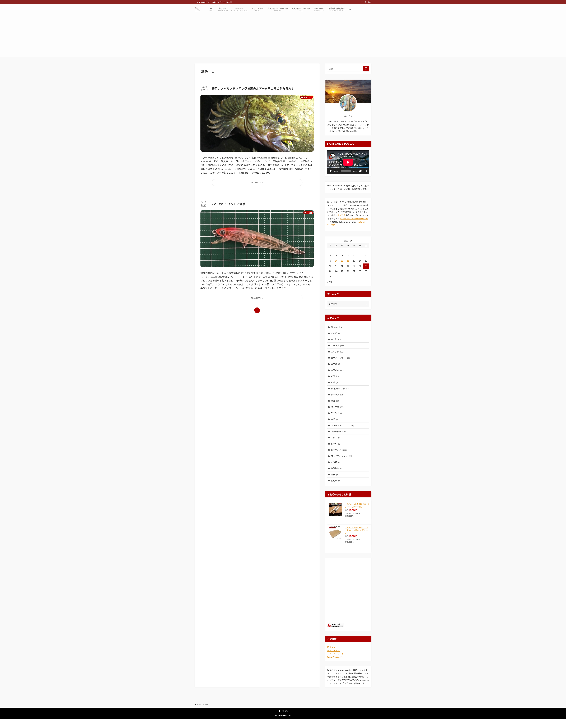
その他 (336, 339)
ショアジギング (340, 388)
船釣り (335, 480)
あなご (335, 333)
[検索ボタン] (350, 9)
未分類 (335, 462)
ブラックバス (339, 431)
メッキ (335, 443)
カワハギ (337, 370)
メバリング (339, 449)
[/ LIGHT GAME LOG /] (197, 9)
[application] (348, 162)
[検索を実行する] (366, 68)
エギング (337, 351)
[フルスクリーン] (365, 171)
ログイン (331, 646)
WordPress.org (334, 656)
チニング (337, 413)
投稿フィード (333, 650)
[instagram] (369, 2)
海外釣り (337, 468)
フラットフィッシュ (342, 425)
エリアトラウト (340, 357)
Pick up (336, 327)
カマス (335, 363)
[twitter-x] (366, 2)
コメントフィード (335, 653)
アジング (337, 345)
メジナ (335, 437)
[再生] (331, 171)
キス (335, 376)
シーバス (337, 394)
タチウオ (337, 406)
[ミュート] (360, 171)
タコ (335, 400)
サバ (334, 382)
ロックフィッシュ (341, 455)
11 (342, 261)
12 (348, 261)
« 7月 (329, 281)
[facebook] (362, 2)
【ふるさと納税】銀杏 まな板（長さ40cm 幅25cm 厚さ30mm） (357, 530)
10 (336, 261)
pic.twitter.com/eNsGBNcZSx (354, 218)
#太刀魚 (341, 215)
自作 (334, 474)
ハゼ (334, 419)
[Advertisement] (283, 36)
